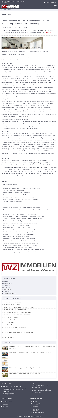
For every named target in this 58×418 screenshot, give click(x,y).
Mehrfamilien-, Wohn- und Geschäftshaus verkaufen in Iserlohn (18, 307)
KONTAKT (48, 32)
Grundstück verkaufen (8, 322)
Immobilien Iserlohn (7, 401)
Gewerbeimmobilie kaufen (9, 320)
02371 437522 (53, 1)
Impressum (4, 1)
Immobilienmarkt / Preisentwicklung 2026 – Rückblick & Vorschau (25, 373)
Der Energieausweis (36, 392)
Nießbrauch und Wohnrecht (9, 393)
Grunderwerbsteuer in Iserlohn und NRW (12, 386)
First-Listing (34, 384)
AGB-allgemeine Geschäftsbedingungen (16, 1)
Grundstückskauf (7, 325)
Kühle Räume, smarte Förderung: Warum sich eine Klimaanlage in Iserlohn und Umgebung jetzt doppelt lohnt (32, 347)
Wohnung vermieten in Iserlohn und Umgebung (14, 327)
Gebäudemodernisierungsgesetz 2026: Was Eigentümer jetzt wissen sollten (27, 368)
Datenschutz (4, 2)
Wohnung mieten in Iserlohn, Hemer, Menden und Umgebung (18, 332)
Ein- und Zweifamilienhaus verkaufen (12, 302)
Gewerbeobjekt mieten (8, 337)
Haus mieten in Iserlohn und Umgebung (13, 330)
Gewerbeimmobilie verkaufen (10, 317)
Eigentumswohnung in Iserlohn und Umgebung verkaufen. (17, 312)
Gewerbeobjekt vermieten (9, 335)
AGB (4, 408)
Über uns (5, 403)
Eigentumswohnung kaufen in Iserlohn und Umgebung (16, 314)
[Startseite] (10, 6)
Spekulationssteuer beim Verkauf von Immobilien (14, 388)
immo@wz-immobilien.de (50, 2)
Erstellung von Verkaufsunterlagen (40, 389)
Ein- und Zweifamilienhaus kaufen (11, 304)
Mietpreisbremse (7, 395)
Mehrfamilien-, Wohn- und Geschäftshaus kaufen (15, 309)
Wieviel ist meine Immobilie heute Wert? (41, 390)
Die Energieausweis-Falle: (15, 357)
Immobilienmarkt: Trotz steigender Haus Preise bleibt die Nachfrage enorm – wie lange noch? (31, 352)
